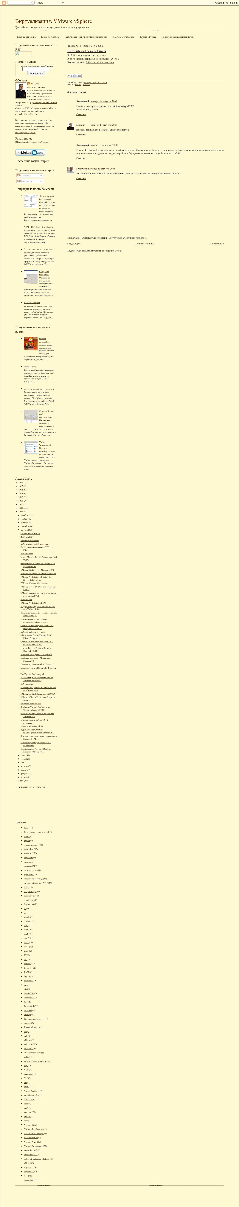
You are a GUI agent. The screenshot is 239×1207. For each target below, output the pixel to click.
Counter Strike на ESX (30, 533)
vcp (26, 1065)
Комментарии (26, 181)
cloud (27, 916)
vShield (27, 1162)
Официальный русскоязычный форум (32, 141)
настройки (29, 849)
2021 (21, 482)
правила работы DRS (30, 540)
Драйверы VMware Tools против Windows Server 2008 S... (35, 708)
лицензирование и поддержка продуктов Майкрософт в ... (35, 620)
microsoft (28, 980)
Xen (26, 1175)
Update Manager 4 (32, 1027)
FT (25, 955)
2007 (21, 780)
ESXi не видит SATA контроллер (35, 543)
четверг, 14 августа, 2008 (104, 101)
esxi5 (26, 950)
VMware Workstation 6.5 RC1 (34, 602)
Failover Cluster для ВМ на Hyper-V (36, 654)
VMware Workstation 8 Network (45, 445)
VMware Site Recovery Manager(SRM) (38, 569)
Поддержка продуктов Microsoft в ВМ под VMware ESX (38, 608)
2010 (21, 504)
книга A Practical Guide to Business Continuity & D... (36, 649)
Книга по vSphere (50, 36)
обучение (28, 857)
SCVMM (28, 1010)
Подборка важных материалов (177, 36)
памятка (28, 861)
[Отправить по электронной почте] (69, 76)
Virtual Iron (29, 1099)
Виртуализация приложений (37, 832)
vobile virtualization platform (37, 1158)
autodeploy (29, 900)
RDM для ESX (27, 536)
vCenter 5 (28, 1048)
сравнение (29, 874)
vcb (26, 1035)
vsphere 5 (28, 1171)
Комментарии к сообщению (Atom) (103, 250)
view (26, 1086)
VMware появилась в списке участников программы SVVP (38, 594)
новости (28, 853)
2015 (21, 486)
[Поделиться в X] (76, 76)
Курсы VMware (148, 36)
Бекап (27, 827)
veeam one (29, 1073)
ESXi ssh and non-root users (33, 631)
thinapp (27, 1023)
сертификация (30, 870)
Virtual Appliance (32, 1090)
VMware (28, 1124)
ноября (24, 518)
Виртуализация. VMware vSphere (53, 20)
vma (26, 1103)
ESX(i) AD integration (44, 273)
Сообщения (25, 175)
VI (25, 1078)
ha (25, 959)
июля (23, 755)
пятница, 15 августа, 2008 (104, 145)
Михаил (35, 83)
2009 (21, 508)
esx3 (26, 929)
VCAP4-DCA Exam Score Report (38, 226)
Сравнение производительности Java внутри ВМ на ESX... (37, 627)
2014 (21, 489)
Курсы (27, 840)
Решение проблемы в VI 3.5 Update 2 (37, 664)
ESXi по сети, (27, 683)
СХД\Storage (30, 891)
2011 (21, 500)
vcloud (27, 1056)
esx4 (26, 933)
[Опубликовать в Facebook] (80, 76)
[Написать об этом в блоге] (73, 76)
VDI (26, 1069)
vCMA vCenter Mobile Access (37, 1061)
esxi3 (26, 942)
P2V (26, 1001)
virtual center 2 (31, 1095)
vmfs (26, 1107)
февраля (25, 773)
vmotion (28, 1112)
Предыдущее (217, 243)
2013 (21, 493)
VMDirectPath (27, 553)
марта (24, 769)
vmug (27, 1120)
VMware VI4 (26, 599)
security (27, 1014)
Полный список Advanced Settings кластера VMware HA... (36, 750)
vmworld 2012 (31, 1150)
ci (25, 908)
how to (27, 963)
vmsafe (27, 1116)
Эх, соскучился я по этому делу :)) (39, 249)
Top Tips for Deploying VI (32, 674)
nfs (25, 989)
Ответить (81, 114)
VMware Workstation (33, 1146)
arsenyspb (81, 168)
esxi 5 (27, 938)
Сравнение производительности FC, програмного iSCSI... (37, 643)
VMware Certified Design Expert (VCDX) (38, 693)
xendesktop (29, 1180)
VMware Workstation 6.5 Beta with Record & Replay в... (36, 578)
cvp (26, 925)
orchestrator (29, 997)
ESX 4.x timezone (32, 302)
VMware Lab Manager (34, 1133)
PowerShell (29, 1006)
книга (27, 836)
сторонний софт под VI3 (35, 883)
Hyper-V (28, 967)
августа (24, 529)
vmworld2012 (30, 1154)
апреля (24, 766)
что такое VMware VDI (31, 703)
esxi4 (26, 946)
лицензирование (31, 844)
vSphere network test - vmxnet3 (46, 197)
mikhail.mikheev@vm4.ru (26, 114)
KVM (27, 972)
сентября (25, 526)
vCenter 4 (28, 1044)
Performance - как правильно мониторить (86, 36)
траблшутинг (30, 895)
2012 (21, 497)
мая (23, 762)
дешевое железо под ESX (32, 726)
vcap (26, 1031)
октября (25, 522)
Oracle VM (29, 993)
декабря (25, 515)
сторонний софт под (33, 878)
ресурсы (28, 865)
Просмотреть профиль (25, 132)
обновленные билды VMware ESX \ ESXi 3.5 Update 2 (36, 637)
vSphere (28, 1167)
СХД (26, 887)
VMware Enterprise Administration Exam (38, 573)
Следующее (73, 243)
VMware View (30, 1141)
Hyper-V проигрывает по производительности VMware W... (37, 731)
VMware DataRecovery (34, 1129)
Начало (42, 338)
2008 (21, 511)
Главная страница (26, 36)
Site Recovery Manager (34, 1018)
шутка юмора (30, 366)
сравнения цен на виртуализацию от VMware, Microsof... (37, 679)
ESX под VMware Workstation (34, 583)
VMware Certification (124, 36)
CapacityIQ (29, 904)
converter (28, 921)
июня (23, 758)
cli (25, 912)
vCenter (27, 1039)
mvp (26, 984)
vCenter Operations (32, 1052)
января (24, 777)
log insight (29, 976)
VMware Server (31, 1137)
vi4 (25, 1082)
